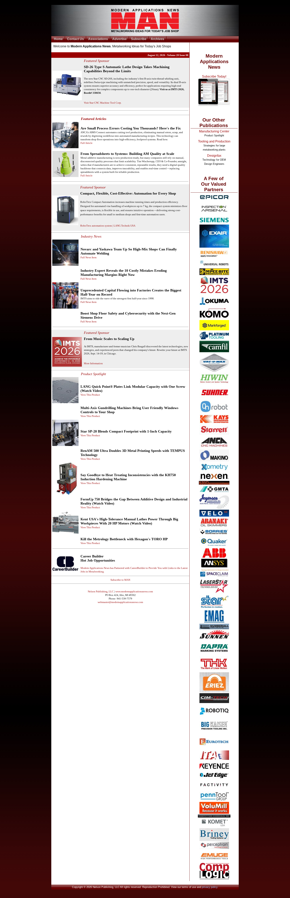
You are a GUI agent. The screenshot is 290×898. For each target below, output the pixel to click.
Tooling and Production (214, 141)
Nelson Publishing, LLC (101, 591)
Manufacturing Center (214, 131)
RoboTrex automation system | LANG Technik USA (107, 225)
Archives (157, 39)
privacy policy (209, 887)
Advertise (119, 39)
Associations (98, 39)
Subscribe (138, 39)
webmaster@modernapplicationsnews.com (120, 602)
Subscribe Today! (214, 76)
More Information (93, 363)
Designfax (214, 155)
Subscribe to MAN (120, 579)
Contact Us (75, 39)
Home (58, 39)
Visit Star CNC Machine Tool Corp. (103, 102)
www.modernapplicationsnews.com (134, 591)
